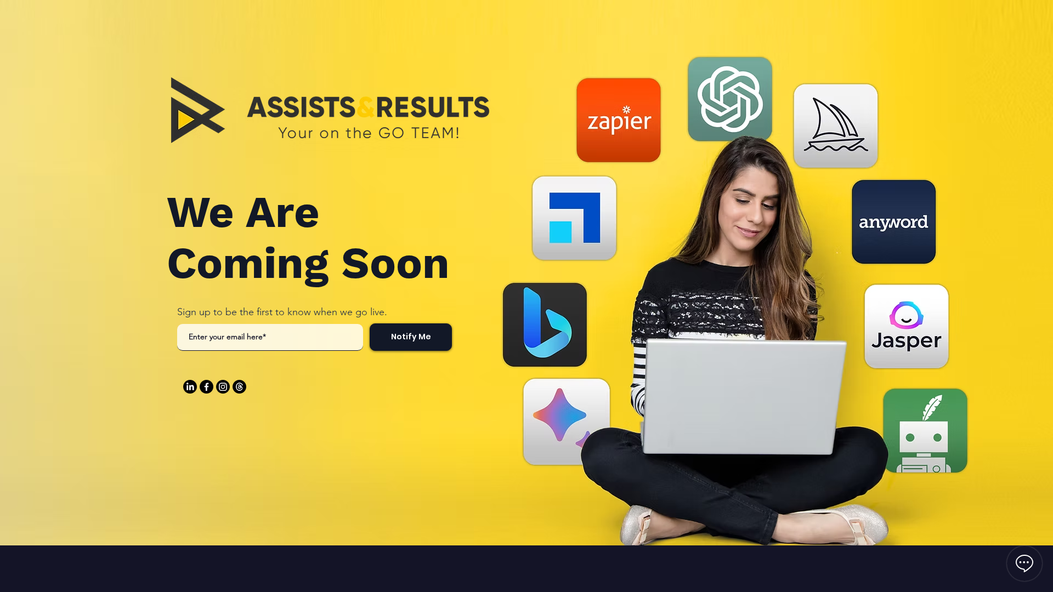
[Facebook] (206, 387)
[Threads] (239, 387)
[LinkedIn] (190, 387)
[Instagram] (223, 387)
